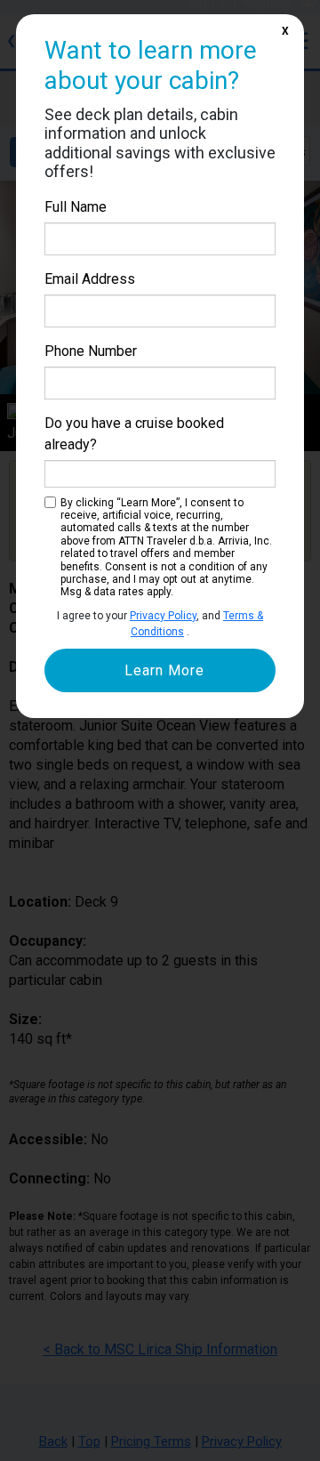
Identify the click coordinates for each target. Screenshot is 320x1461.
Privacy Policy (163, 615)
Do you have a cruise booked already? (134, 434)
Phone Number (90, 351)
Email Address (89, 278)
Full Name (75, 206)
